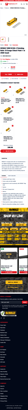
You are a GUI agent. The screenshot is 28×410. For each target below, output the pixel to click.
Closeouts (2, 357)
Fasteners (2, 330)
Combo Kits (3, 342)
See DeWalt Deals (13, 287)
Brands (2, 359)
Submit (24, 302)
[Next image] (25, 23)
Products (7, 8)
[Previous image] (2, 23)
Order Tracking (3, 371)
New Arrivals (3, 354)
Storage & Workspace (5, 340)
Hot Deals (2, 352)
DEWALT (6, 45)
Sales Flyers (3, 376)
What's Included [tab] (12, 175)
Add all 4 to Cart (9, 151)
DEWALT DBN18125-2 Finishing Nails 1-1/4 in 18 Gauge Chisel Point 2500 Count (8, 138)
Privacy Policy (5, 308)
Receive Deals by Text (5, 379)
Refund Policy (3, 398)
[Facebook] (1, 318)
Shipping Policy (4, 396)
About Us (2, 386)
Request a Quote (4, 374)
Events (1, 393)
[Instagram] (4, 318)
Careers (2, 388)
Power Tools (3, 325)
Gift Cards (2, 362)
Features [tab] (4, 175)
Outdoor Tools (3, 335)
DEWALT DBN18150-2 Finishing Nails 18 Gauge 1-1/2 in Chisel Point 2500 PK (8, 119)
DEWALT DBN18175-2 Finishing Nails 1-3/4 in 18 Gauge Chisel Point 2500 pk (20, 99)
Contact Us (2, 369)
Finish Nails (15, 45)
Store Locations (4, 391)
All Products (3, 349)
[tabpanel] (14, 191)
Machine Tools (3, 332)
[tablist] (14, 175)
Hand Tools (2, 327)
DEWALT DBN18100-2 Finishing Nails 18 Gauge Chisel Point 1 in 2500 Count (6, 100)
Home (1, 8)
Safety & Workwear (4, 337)
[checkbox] (10, 87)
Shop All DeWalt (13, 282)
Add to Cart (14, 74)
